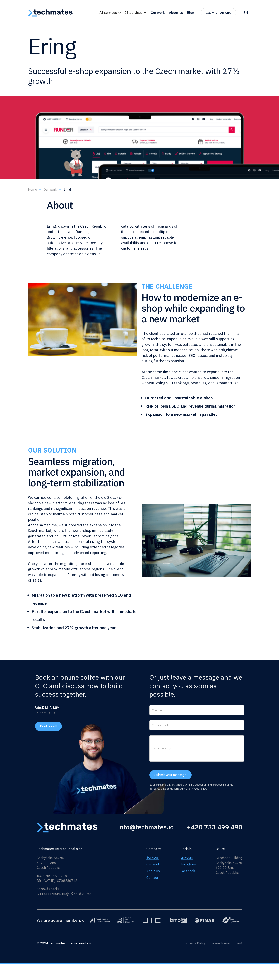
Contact (152, 878)
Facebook (188, 871)
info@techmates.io (146, 827)
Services (152, 857)
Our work (153, 864)
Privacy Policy (198, 789)
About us (153, 871)
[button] (110, 13)
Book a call (48, 726)
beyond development (226, 943)
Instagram (188, 864)
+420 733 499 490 (214, 827)
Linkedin (187, 857)
